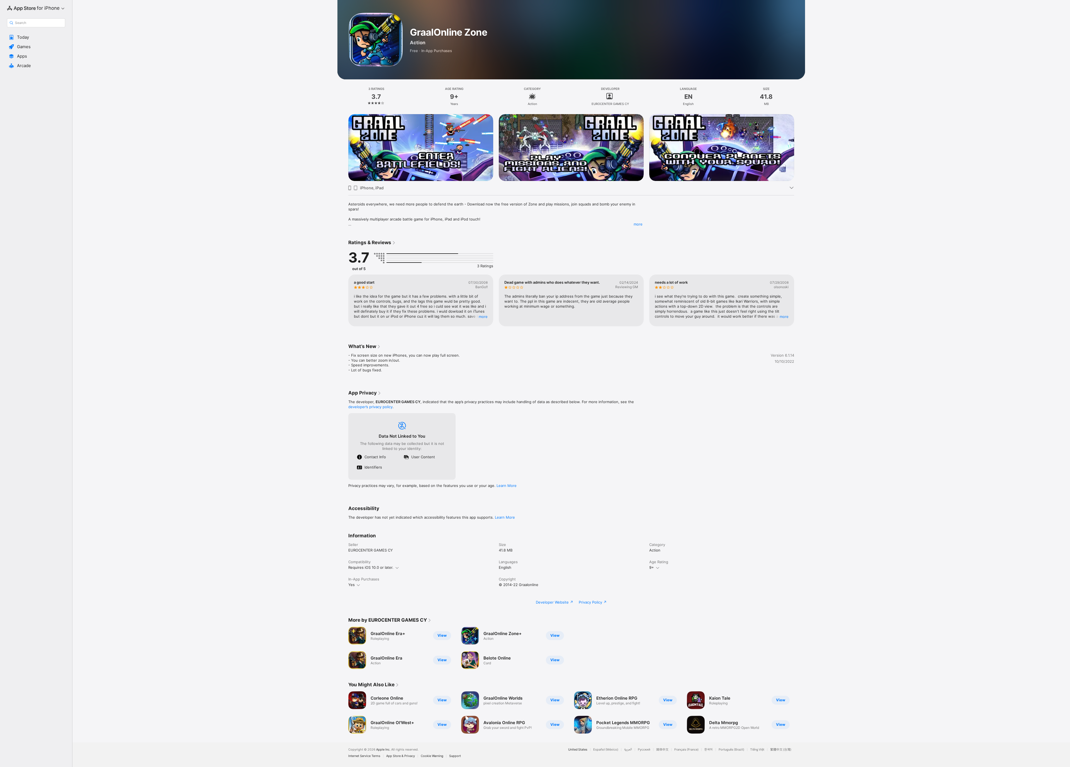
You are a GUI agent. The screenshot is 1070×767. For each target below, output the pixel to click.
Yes (351, 584)
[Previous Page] (343, 300)
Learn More (507, 485)
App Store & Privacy (400, 756)
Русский (644, 749)
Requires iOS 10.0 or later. (370, 567)
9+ (651, 567)
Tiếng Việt (757, 749)
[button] (36, 37)
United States (577, 749)
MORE (483, 316)
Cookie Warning (432, 756)
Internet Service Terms (364, 756)
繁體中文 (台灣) (780, 749)
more (638, 224)
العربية (628, 749)
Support (455, 756)
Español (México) (605, 749)
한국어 (708, 749)
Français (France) (686, 749)
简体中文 (662, 749)
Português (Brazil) (731, 749)
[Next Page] (800, 300)
